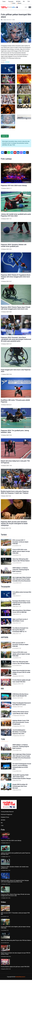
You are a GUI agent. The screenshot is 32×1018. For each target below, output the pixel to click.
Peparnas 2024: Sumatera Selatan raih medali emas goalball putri (13, 245)
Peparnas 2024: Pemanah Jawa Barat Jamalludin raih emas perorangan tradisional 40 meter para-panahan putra (16, 339)
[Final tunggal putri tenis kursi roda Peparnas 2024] (16, 357)
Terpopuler (10, 1)
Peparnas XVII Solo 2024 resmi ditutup (14, 185)
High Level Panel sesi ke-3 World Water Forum (20, 620)
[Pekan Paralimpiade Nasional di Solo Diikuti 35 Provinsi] (6, 705)
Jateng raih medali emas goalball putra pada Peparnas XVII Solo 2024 (16, 215)
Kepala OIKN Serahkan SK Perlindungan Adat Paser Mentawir (19, 786)
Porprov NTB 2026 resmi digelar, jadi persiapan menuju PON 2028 (21, 551)
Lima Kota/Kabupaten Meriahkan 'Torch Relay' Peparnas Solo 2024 (19, 731)
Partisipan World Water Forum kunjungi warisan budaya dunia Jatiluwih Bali (21, 602)
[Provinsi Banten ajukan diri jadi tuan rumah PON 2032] (6, 682)
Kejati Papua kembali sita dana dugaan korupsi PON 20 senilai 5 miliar (21, 672)
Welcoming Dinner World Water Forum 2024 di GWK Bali (21, 611)
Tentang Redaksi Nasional (7, 811)
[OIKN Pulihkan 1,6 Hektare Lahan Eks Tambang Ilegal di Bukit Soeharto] (6, 570)
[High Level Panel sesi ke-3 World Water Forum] (6, 621)
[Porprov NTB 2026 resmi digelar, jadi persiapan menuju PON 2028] (6, 551)
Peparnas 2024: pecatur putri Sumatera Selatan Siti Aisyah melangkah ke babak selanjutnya (14, 523)
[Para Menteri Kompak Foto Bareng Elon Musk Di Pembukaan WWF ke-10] (6, 630)
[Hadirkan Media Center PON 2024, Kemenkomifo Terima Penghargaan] (6, 722)
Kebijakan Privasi (5, 817)
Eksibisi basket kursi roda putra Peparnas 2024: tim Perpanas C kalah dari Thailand (15, 492)
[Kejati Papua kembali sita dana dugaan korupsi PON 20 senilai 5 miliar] (6, 672)
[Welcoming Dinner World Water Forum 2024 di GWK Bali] (6, 612)
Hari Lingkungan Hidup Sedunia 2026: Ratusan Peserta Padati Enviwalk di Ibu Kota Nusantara (21, 579)
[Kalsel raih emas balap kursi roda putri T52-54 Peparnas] (16, 448)
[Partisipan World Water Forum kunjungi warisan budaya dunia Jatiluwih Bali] (6, 603)
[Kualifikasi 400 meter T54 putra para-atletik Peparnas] (16, 387)
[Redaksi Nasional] (9, 7)
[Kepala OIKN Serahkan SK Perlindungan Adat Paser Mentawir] (6, 786)
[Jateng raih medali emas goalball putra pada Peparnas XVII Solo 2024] (16, 201)
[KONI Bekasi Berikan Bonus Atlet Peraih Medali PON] (6, 696)
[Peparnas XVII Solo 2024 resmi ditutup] (16, 173)
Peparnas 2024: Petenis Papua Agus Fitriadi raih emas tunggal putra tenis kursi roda (15, 308)
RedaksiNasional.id (20, 976)
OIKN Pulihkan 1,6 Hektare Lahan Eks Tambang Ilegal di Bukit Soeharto (20, 569)
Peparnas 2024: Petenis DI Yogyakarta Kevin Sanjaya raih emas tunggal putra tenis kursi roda (15, 276)
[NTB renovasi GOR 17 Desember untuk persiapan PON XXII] (6, 542)
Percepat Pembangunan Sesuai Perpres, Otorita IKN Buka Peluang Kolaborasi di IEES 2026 (21, 766)
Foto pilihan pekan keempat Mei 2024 (21, 593)
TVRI (28, 1)
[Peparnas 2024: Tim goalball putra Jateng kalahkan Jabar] (16, 418)
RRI (24, 1)
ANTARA (18, 1)
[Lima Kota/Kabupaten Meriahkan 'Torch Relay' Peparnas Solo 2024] (6, 732)
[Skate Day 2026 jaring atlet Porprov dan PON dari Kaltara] (6, 561)
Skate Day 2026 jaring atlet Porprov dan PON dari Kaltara (21, 559)
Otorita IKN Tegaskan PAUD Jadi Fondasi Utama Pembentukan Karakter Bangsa (21, 776)
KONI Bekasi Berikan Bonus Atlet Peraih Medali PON (20, 695)
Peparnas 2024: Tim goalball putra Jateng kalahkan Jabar (15, 431)
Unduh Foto (5, 136)
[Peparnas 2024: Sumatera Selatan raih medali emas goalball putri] (16, 232)
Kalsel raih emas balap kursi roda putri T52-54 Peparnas (15, 462)
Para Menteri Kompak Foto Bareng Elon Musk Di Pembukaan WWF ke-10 (20, 629)
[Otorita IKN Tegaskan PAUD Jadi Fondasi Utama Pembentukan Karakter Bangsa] (6, 777)
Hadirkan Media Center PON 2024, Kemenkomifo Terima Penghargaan (20, 722)
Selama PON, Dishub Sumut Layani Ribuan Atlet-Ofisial (20, 712)
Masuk (19, 3)
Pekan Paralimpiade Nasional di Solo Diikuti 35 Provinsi (21, 703)
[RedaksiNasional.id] (9, 805)
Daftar (13, 3)
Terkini (4, 1)
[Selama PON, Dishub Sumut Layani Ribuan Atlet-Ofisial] (6, 713)
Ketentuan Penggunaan (6, 814)
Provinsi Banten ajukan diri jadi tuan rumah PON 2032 (21, 680)
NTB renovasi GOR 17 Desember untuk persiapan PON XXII (20, 541)
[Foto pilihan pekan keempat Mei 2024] (6, 594)
